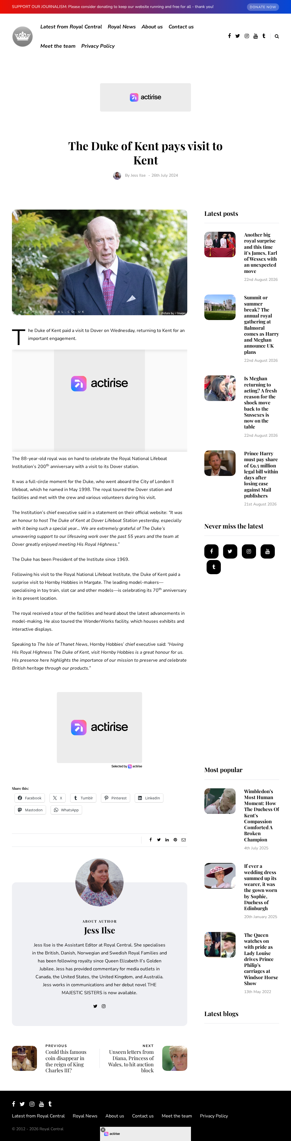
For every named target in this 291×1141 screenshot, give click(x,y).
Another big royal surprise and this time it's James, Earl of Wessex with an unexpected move (260, 252)
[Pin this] (175, 840)
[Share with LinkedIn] (167, 840)
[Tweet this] (159, 840)
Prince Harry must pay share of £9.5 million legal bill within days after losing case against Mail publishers (261, 474)
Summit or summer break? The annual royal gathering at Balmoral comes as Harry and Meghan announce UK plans (261, 324)
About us (152, 26)
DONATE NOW (263, 7)
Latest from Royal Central (71, 26)
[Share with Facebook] (150, 840)
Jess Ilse (138, 175)
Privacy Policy (98, 46)
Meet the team (58, 46)
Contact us (181, 26)
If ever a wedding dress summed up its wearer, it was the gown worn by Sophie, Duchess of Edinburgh (260, 887)
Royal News (122, 26)
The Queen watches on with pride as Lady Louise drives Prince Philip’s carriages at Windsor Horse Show (261, 959)
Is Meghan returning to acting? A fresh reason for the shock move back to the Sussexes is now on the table (260, 402)
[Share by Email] (183, 840)
